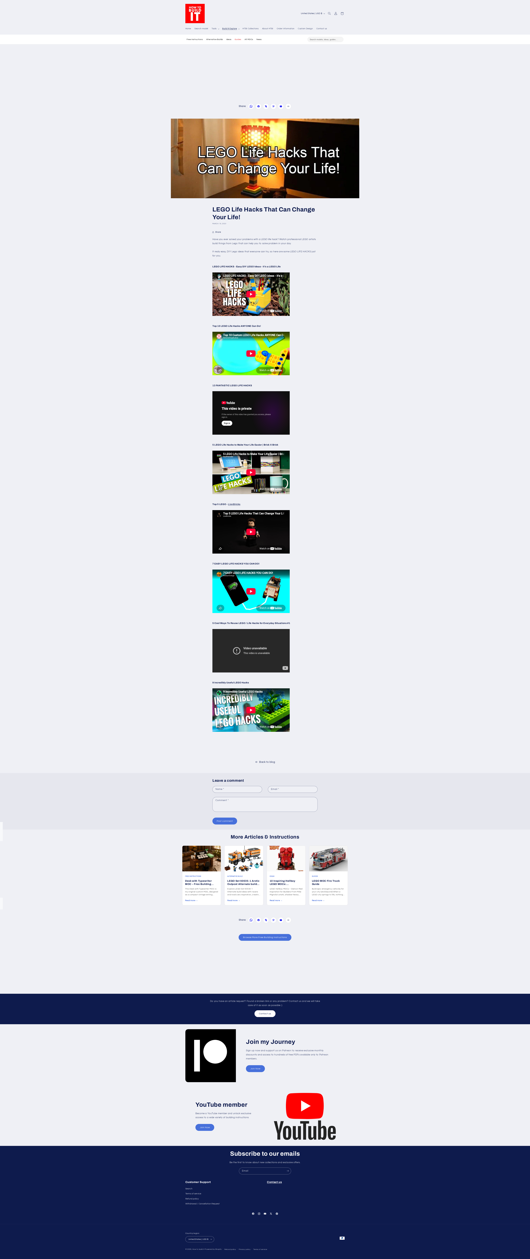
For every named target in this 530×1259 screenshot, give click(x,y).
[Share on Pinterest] (273, 106)
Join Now (255, 1069)
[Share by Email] (281, 106)
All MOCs (249, 39)
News (259, 39)
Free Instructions (195, 39)
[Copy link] (288, 106)
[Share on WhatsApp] (251, 106)
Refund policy (192, 1199)
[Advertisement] (265, 69)
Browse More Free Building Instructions (265, 937)
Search (188, 1189)
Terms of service (193, 1194)
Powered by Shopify (213, 1249)
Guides (238, 39)
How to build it (198, 1249)
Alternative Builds (214, 39)
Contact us (265, 1013)
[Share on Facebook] (258, 106)
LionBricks (234, 504)
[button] (215, 29)
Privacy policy (244, 1249)
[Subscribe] (288, 1171)
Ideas (228, 39)
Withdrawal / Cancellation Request (202, 1204)
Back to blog (267, 762)
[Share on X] (266, 106)
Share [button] (218, 232)
